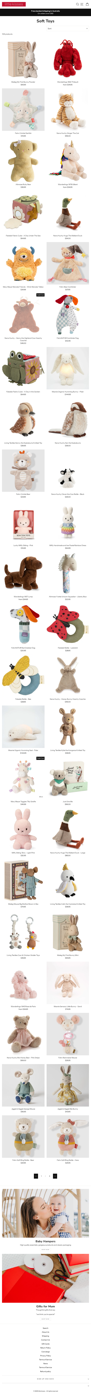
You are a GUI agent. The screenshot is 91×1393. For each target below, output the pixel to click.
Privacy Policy (45, 1356)
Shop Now (45, 1319)
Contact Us (45, 1340)
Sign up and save (45, 1379)
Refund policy (45, 1371)
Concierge (45, 1352)
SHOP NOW (45, 1249)
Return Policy (45, 1348)
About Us (45, 1332)
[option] (45, 12)
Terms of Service (45, 1360)
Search (45, 1328)
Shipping (45, 1336)
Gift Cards (46, 1344)
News (45, 1363)
